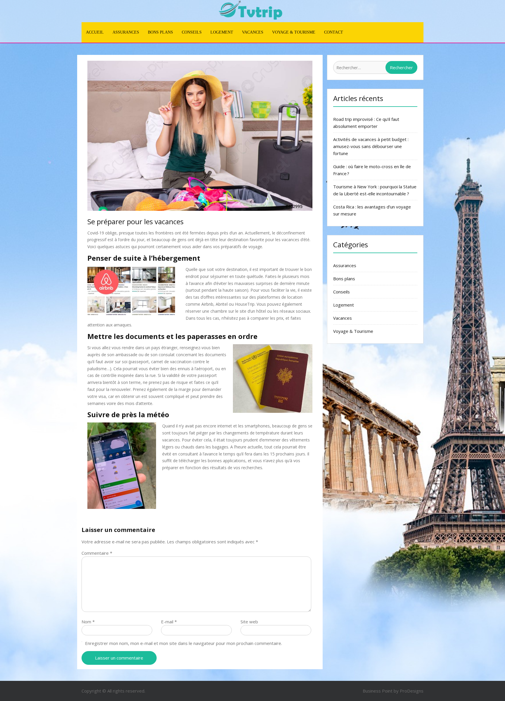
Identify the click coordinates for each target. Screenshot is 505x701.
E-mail (169, 622)
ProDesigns (411, 691)
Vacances (252, 32)
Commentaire (97, 553)
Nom (88, 622)
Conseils (192, 32)
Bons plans (160, 32)
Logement (221, 32)
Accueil (95, 32)
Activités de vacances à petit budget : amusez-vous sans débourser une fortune (371, 146)
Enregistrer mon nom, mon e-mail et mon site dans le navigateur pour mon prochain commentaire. (183, 643)
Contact (333, 32)
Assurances (126, 32)
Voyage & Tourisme (293, 32)
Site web (249, 622)
